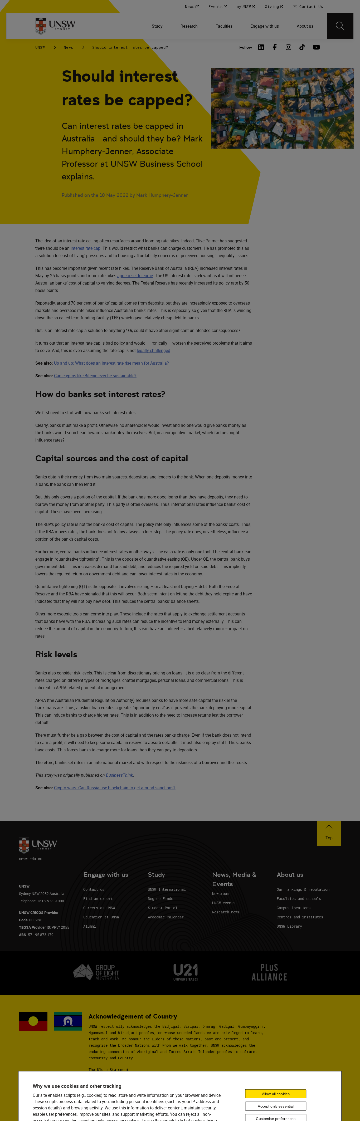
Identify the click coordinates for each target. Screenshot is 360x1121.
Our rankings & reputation (303, 889)
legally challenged (153, 350)
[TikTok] (302, 47)
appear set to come (135, 275)
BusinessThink (119, 775)
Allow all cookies (276, 1094)
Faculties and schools (299, 898)
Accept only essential (276, 1106)
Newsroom (220, 893)
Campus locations (293, 907)
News (68, 47)
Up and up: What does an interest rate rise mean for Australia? (111, 363)
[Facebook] (274, 47)
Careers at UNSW (99, 907)
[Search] (340, 26)
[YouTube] (316, 47)
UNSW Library (289, 926)
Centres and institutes (300, 916)
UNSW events (223, 902)
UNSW (40, 47)
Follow (245, 47)
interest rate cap (85, 248)
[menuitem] (157, 26)
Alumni (89, 926)
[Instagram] (288, 47)
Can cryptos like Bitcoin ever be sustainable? (95, 376)
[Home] (55, 26)
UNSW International (167, 889)
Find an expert (98, 898)
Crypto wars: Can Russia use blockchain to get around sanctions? (115, 788)
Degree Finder (161, 898)
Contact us (93, 889)
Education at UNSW (101, 916)
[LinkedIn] (261, 47)
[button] (329, 833)
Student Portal (162, 907)
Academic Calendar (166, 916)
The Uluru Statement (109, 1069)
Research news (226, 911)
